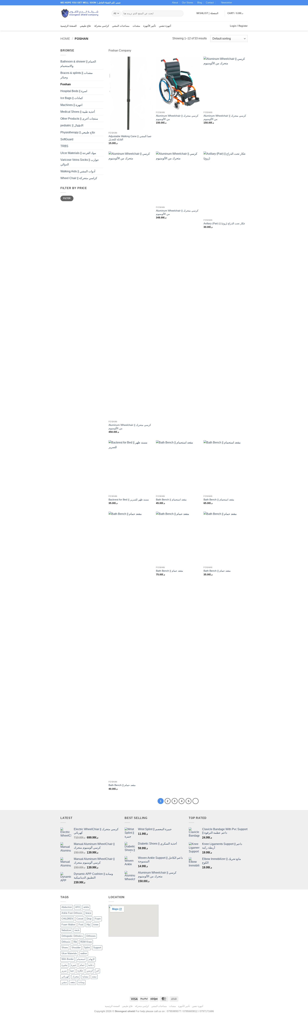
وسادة (81, 982)
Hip (88, 924)
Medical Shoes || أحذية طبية (77, 111)
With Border (67, 959)
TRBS (64, 146)
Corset (79, 918)
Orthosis (65, 942)
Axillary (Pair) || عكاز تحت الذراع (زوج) (224, 223)
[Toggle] (101, 75)
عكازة (80, 970)
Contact (210, 2)
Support (97, 947)
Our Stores (187, 2)
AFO (77, 907)
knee (95, 924)
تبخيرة (64, 965)
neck (77, 930)
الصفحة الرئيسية (68, 26)
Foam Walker (68, 924)
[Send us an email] (246, 2)
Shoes (64, 947)
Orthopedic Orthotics (72, 936)
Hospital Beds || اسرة (73, 91)
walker (83, 953)
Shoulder (76, 947)
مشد (94, 976)
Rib (75, 942)
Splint (87, 947)
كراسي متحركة (101, 26)
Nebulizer (66, 930)
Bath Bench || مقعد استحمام (171, 499)
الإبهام (92, 959)
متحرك (75, 976)
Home (65, 38)
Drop (89, 918)
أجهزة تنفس (165, 26)
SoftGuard (66, 139)
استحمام (81, 959)
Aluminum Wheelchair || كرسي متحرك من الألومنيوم (177, 117)
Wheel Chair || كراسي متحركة (78, 178)
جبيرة (73, 965)
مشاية (85, 976)
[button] (225, 2)
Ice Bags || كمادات (71, 98)
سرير (64, 970)
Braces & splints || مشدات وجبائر (76, 75)
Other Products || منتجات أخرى (79, 118)
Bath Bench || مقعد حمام (122, 785)
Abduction (66, 907)
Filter (67, 198)
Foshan (65, 84)
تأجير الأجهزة (149, 26)
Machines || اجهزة (71, 104)
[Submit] (180, 14)
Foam (98, 918)
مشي (64, 982)
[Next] (195, 801)
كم (97, 970)
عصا (72, 970)
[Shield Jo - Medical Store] (83, 13)
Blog (199, 2)
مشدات (136, 26)
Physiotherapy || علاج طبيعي (77, 132)
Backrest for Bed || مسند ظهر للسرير (129, 499)
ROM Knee (86, 942)
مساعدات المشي (120, 26)
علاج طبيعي (85, 26)
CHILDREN (67, 918)
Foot (81, 924)
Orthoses (91, 936)
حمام (82, 965)
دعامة (91, 965)
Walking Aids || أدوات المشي (77, 171)
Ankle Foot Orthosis (71, 913)
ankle (86, 907)
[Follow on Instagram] (239, 2)
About (175, 2)
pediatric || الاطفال (71, 125)
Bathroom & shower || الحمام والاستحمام (78, 64)
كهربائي (65, 976)
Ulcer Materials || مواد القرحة (78, 153)
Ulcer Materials (69, 953)
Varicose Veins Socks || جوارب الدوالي (79, 162)
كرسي (90, 970)
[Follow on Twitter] (242, 2)
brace (88, 913)
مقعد (72, 982)
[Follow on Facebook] (236, 2)
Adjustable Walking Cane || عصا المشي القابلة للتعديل (130, 138)
